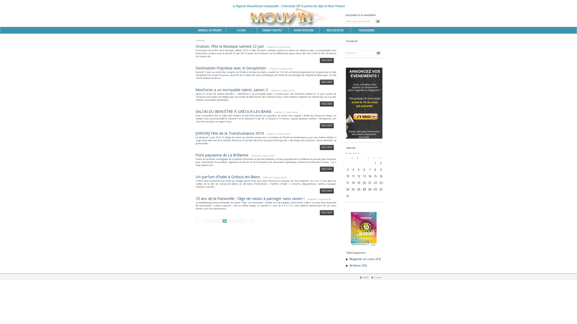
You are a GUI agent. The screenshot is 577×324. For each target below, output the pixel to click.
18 (353, 183)
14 (369, 176)
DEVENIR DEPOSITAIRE (304, 30)
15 (375, 176)
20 (364, 183)
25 (353, 189)
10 (347, 176)
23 (381, 183)
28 (369, 189)
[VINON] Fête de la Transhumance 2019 (230, 133)
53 (209, 221)
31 (347, 196)
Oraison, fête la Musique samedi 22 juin (230, 46)
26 (358, 189)
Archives (355, 266)
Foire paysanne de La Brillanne (222, 155)
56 (224, 221)
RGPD (365, 277)
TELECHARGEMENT (366, 30)
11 (353, 176)
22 (375, 183)
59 (240, 221)
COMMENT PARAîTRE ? (272, 30)
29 (375, 189)
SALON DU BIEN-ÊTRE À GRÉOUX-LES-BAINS (234, 111)
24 (347, 189)
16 (380, 176)
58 (235, 221)
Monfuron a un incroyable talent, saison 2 (232, 89)
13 (364, 176)
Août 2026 (352, 153)
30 (381, 189)
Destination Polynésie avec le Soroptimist (231, 67)
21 (369, 183)
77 (252, 221)
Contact (377, 277)
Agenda (350, 148)
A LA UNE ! (241, 30)
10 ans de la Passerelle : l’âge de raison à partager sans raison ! (250, 198)
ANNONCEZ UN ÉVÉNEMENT (210, 30)
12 (358, 176)
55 (219, 221)
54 (214, 221)
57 (230, 221)
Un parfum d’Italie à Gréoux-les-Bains (228, 176)
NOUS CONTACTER (335, 30)
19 (358, 183)
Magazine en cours (362, 259)
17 (347, 183)
